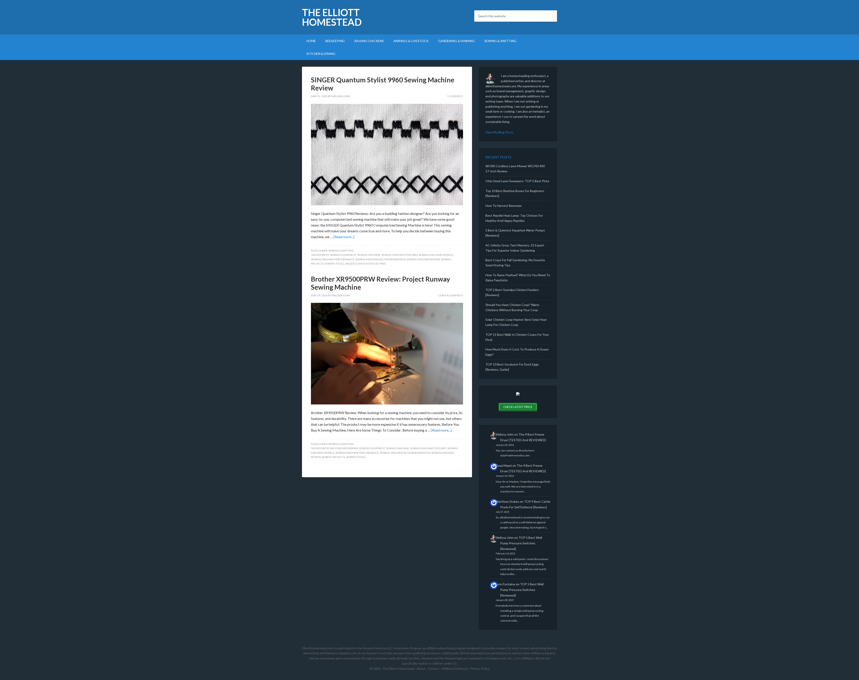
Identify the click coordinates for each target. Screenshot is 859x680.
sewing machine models (436, 255)
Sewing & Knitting (341, 250)
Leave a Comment (450, 295)
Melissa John (505, 434)
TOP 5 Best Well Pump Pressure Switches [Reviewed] (521, 543)
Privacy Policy (479, 668)
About (421, 668)
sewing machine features (399, 255)
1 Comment (455, 96)
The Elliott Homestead (332, 17)
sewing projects (333, 457)
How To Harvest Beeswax (503, 205)
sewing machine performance (332, 259)
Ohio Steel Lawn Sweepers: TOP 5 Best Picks (517, 181)
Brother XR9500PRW (344, 448)
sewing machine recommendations (380, 259)
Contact (433, 668)
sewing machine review (423, 259)
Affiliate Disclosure (455, 668)
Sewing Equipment (343, 255)
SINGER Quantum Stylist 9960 (365, 263)
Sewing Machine (368, 255)
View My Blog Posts (499, 132)
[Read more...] (344, 237)
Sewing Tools (334, 263)
